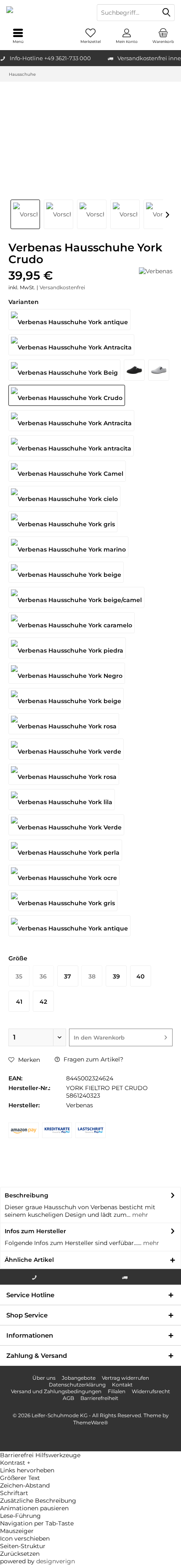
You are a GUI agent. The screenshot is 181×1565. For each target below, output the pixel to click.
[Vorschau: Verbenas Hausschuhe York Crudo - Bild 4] (125, 214)
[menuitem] (163, 36)
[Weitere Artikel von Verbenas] (156, 271)
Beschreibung (26, 1195)
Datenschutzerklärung (77, 1384)
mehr (139, 1214)
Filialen (116, 1391)
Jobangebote (79, 1378)
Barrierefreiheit (99, 1398)
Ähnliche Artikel (29, 1260)
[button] (90, 1462)
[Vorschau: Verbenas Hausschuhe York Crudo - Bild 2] (58, 214)
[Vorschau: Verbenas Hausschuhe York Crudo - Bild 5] (158, 214)
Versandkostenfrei (62, 287)
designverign (55, 1561)
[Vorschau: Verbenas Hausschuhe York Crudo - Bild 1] (25, 214)
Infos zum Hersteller (35, 1231)
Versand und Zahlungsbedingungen (56, 1391)
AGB (68, 1398)
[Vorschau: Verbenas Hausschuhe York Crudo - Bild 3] (91, 214)
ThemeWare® (90, 1422)
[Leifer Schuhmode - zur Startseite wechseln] (45, 12)
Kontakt (122, 1384)
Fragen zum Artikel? (92, 1059)
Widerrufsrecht (151, 1391)
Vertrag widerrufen (125, 1378)
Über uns (44, 1378)
